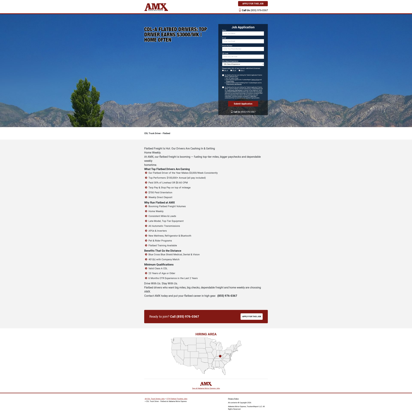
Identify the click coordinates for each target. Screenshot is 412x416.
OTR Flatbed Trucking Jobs (177, 399)
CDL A (226, 70)
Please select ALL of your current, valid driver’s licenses (241, 68)
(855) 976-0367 (255, 10)
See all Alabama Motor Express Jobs (206, 388)
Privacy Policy (230, 81)
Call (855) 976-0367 (184, 316)
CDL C (242, 70)
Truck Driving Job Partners (234, 84)
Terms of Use (255, 79)
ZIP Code (225, 53)
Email (224, 38)
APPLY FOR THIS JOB (251, 316)
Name (224, 30)
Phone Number (227, 46)
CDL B (234, 70)
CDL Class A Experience (230, 61)
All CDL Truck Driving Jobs (155, 399)
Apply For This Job (253, 3)
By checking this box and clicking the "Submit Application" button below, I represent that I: (243, 79)
